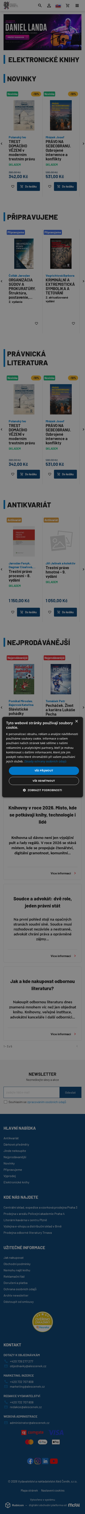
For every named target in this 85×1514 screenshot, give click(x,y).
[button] (42, 790)
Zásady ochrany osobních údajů (45, 761)
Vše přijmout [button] (44, 770)
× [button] (76, 721)
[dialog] (42, 757)
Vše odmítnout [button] (44, 780)
